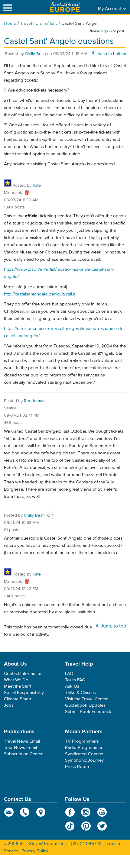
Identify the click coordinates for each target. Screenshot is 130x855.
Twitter (102, 826)
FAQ (69, 673)
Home (10, 23)
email (9, 812)
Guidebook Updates (85, 705)
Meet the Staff (17, 686)
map (41, 812)
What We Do (16, 680)
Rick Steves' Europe (65, 7)
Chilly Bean (35, 53)
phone (25, 812)
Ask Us (72, 686)
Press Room (77, 767)
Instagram (86, 812)
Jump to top (113, 626)
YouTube (102, 812)
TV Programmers (82, 741)
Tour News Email (20, 747)
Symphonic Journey (84, 760)
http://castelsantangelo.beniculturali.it (39, 294)
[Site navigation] (7, 7)
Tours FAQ (75, 680)
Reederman (35, 401)
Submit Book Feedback (88, 712)
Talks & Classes (80, 692)
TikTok (70, 826)
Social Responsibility (24, 692)
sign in (106, 31)
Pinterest (86, 826)
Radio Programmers (85, 747)
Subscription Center (23, 754)
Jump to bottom (111, 53)
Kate (37, 185)
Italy (53, 23)
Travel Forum (33, 23)
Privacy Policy (34, 851)
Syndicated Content (84, 754)
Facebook (70, 812)
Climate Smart (17, 699)
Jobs (9, 705)
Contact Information (23, 673)
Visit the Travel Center (86, 699)
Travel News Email (22, 741)
